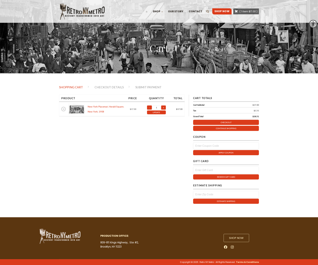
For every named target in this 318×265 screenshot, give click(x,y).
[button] (313, 24)
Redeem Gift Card (226, 177)
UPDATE (156, 112)
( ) (248, 11)
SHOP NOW (236, 238)
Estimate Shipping (226, 201)
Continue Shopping (226, 128)
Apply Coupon (226, 152)
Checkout (226, 122)
